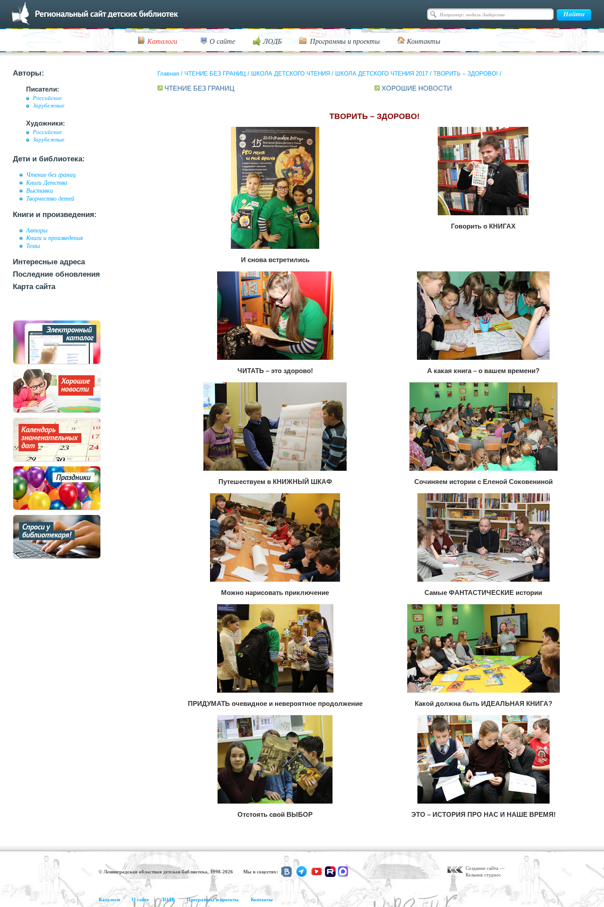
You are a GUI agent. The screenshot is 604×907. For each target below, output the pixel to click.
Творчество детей (50, 198)
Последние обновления (56, 274)
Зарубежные (49, 106)
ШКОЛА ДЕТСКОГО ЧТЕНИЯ (290, 73)
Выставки (39, 190)
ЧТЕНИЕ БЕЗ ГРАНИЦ (215, 73)
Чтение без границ (51, 174)
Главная (168, 73)
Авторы (36, 230)
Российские (47, 98)
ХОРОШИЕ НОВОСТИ (417, 88)
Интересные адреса (49, 262)
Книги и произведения (54, 237)
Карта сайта (34, 286)
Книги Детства (46, 182)
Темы (33, 245)
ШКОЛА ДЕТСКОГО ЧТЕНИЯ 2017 (381, 73)
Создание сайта (482, 868)
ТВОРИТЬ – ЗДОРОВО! (465, 73)
